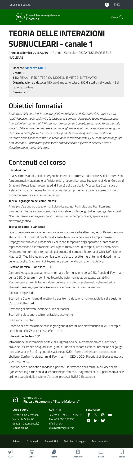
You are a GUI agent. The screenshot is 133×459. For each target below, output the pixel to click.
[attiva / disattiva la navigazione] (6, 17)
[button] (32, 4)
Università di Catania (20, 4)
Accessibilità (51, 441)
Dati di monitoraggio (75, 441)
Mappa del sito (100, 441)
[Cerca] (121, 17)
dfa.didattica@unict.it (61, 428)
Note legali (32, 441)
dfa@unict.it (56, 423)
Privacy (17, 441)
